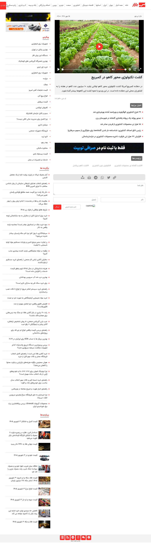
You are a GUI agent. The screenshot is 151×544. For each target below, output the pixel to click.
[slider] (83, 69)
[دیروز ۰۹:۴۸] (44, 447)
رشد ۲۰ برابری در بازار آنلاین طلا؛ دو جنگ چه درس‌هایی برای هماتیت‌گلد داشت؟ (26, 314)
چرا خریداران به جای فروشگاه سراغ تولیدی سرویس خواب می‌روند (28, 396)
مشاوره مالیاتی (42, 148)
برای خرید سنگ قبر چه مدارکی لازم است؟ (31, 283)
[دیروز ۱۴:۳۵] (44, 480)
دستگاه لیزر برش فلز (40, 55)
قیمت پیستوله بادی (40, 153)
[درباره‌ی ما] (89, 538)
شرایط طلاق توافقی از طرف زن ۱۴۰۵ (34, 209)
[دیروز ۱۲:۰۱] (44, 513)
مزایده (45, 78)
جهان (111, 5)
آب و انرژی (22, 5)
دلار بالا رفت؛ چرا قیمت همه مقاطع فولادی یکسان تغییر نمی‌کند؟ (28, 194)
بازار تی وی (138, 16)
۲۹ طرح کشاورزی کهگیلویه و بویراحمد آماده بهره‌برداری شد (117, 112)
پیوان (46, 84)
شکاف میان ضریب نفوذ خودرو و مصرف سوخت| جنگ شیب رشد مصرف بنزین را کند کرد (22, 469)
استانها (98, 5)
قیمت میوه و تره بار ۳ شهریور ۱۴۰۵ (23, 499)
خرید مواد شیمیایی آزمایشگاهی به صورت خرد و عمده (27, 298)
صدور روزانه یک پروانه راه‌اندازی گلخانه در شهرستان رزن (118, 118)
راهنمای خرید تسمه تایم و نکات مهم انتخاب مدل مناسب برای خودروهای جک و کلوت (29, 381)
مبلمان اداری (43, 125)
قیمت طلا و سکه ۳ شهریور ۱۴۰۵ (25, 521)
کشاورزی (76, 5)
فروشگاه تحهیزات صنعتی (38, 130)
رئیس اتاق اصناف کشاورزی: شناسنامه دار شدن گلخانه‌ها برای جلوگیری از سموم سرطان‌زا (104, 130)
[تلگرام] (73, 538)
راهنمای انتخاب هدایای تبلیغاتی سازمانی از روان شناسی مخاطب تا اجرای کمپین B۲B (26, 185)
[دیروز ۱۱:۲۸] (44, 524)
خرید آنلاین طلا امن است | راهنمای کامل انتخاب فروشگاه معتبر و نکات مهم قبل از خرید (29, 355)
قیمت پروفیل (42, 101)
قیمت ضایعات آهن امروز (38, 90)
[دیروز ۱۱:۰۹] (44, 424)
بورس (55, 5)
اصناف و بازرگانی (44, 5)
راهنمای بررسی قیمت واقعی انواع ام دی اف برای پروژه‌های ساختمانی (29, 332)
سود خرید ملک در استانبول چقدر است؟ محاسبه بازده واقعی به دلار (27, 226)
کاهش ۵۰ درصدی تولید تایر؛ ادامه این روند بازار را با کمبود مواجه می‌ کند (23, 512)
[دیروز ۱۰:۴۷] (44, 491)
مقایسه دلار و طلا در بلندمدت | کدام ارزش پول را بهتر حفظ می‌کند (27, 202)
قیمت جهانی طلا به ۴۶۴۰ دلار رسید (24, 444)
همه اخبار (119, 5)
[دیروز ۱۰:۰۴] (44, 458)
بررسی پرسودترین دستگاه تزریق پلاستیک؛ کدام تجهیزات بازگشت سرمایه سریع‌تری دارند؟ (29, 346)
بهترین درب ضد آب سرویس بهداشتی (33, 277)
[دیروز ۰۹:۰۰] (44, 469)
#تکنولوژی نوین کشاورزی (101, 165)
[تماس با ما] (83, 538)
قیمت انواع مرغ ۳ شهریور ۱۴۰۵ (25, 488)
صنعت (68, 5)
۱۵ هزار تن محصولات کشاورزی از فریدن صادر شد (120, 124)
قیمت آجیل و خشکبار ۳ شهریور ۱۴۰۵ (23, 421)
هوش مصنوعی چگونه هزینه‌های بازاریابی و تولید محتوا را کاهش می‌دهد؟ (26, 364)
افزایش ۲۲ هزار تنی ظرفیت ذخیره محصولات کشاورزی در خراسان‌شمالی (111, 136)
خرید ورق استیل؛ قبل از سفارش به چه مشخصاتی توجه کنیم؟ (26, 217)
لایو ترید (44, 136)
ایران (105, 5)
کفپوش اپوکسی (42, 107)
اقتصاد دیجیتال (87, 5)
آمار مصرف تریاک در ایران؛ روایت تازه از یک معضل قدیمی (28, 176)
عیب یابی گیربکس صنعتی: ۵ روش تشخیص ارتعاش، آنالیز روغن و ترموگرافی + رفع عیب (27, 323)
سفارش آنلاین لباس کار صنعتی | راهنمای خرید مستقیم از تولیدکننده (26, 261)
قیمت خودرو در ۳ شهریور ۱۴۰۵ (25, 455)
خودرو (61, 5)
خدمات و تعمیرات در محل (38, 159)
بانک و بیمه (32, 5)
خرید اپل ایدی (42, 67)
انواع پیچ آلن (43, 96)
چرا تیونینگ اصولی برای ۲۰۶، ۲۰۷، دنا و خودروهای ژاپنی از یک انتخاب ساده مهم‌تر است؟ (28, 373)
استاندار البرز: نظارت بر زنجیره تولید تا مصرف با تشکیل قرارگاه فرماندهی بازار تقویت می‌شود (23, 435)
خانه (126, 5)
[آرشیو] (62, 538)
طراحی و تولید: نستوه (75, 541)
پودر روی (44, 142)
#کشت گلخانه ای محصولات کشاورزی (128, 165)
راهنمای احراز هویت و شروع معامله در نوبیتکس (29, 389)
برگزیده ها (44, 168)
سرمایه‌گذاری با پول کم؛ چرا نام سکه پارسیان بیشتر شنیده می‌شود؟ (28, 235)
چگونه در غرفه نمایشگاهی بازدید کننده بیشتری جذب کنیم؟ (27, 252)
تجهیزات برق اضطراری (40, 43)
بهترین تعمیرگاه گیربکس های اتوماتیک (33, 61)
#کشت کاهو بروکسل (81, 165)
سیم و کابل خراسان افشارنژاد (37, 113)
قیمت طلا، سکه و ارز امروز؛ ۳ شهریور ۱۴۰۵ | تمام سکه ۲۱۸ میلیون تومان (23, 479)
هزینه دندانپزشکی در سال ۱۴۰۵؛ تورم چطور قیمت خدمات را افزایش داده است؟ (28, 270)
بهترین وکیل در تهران (40, 49)
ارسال (57, 206)
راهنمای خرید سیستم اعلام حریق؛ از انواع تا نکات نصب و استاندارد (26, 290)
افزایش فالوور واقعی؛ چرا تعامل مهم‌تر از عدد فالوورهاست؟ (30, 305)
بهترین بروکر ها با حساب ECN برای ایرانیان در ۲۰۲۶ (28, 339)
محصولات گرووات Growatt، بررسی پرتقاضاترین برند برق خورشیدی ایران (27, 405)
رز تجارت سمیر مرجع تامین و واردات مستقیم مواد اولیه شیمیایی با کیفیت (26, 244)
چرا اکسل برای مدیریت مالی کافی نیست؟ (32, 119)
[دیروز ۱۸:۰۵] (44, 435)
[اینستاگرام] (78, 538)
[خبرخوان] (67, 538)
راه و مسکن (12, 5)
